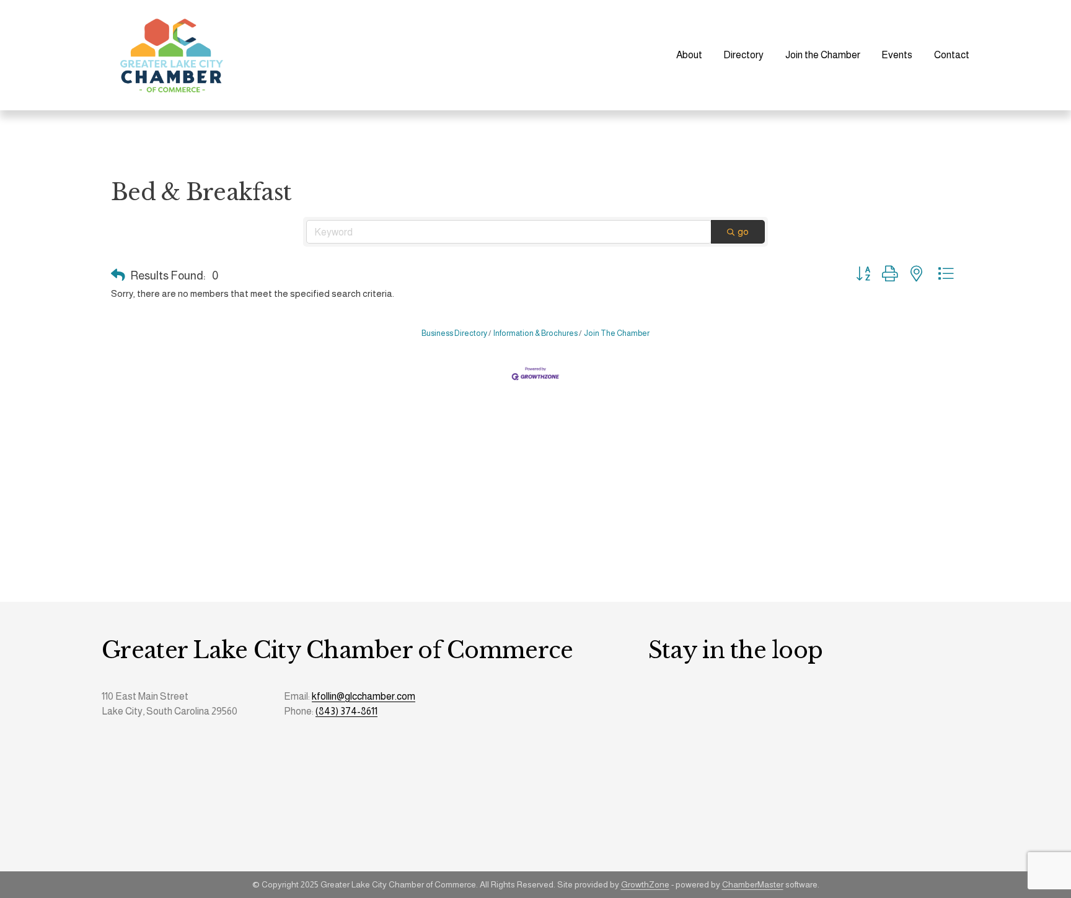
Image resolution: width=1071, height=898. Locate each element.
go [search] (743, 231)
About (689, 55)
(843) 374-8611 (346, 711)
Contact (951, 55)
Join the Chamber (822, 55)
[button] (118, 275)
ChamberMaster (752, 884)
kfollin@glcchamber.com (363, 696)
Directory (743, 55)
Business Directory (454, 333)
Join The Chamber (617, 333)
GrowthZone (645, 884)
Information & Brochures (535, 333)
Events (896, 55)
